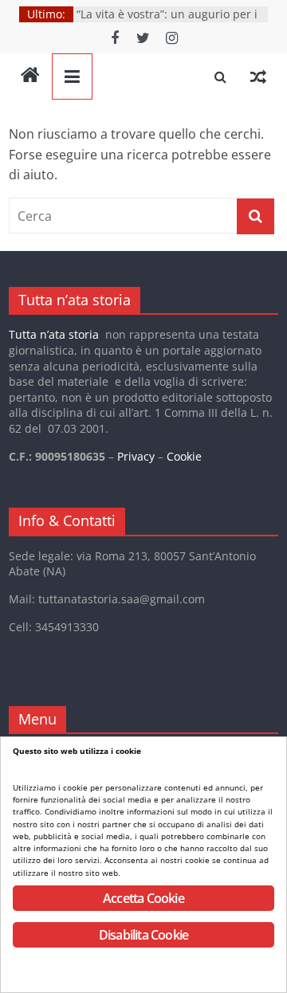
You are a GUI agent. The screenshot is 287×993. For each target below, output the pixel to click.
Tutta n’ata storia (54, 334)
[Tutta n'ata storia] (30, 76)
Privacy (136, 456)
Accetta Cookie (143, 898)
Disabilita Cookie (143, 935)
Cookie (184, 456)
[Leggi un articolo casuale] (258, 76)
